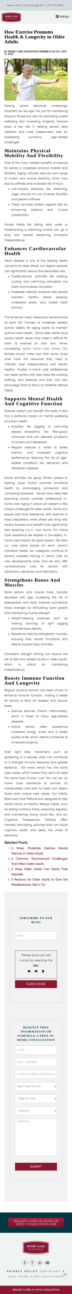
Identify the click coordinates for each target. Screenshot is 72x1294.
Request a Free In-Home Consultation (36, 1289)
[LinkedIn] (40, 1262)
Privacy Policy (22, 1271)
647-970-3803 (55, 5)
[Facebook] (32, 1262)
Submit (36, 1166)
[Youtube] (47, 1262)
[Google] (25, 1262)
